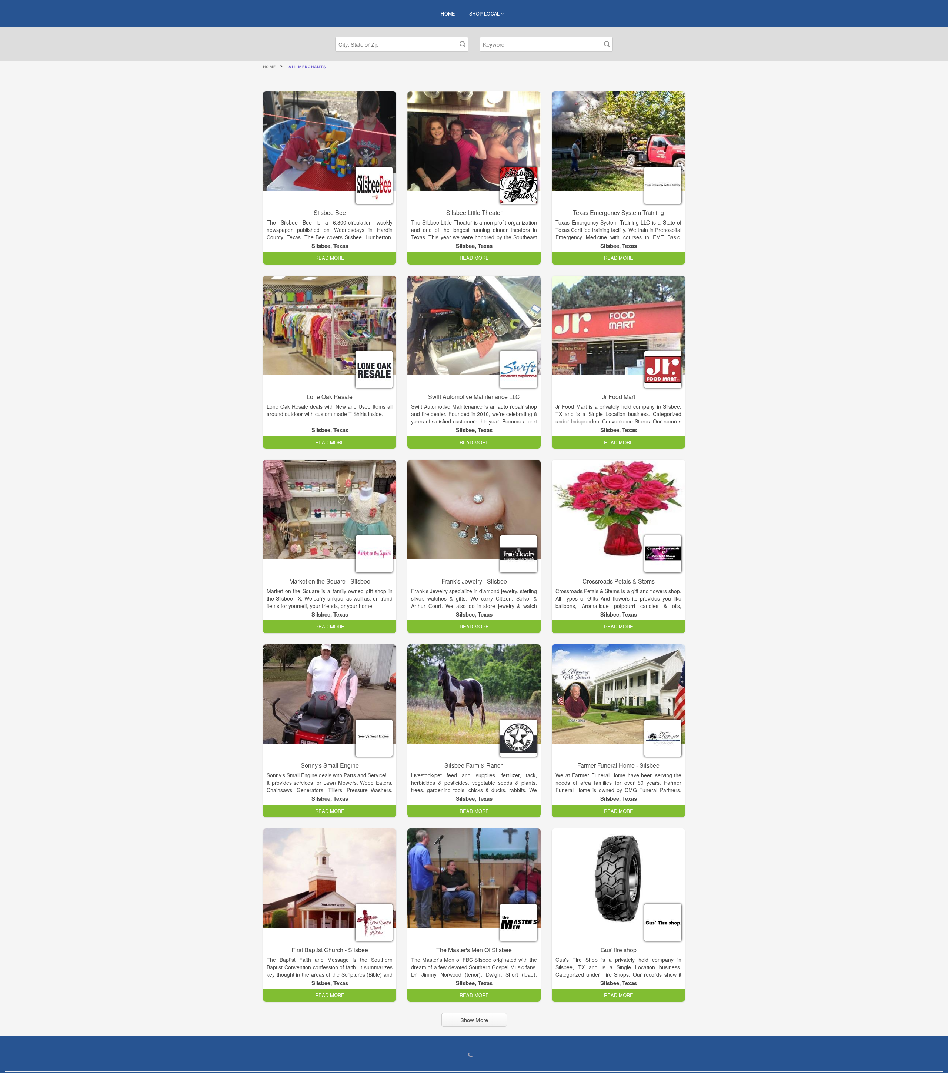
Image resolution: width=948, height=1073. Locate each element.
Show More (474, 1020)
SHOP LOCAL (485, 13)
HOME (448, 13)
